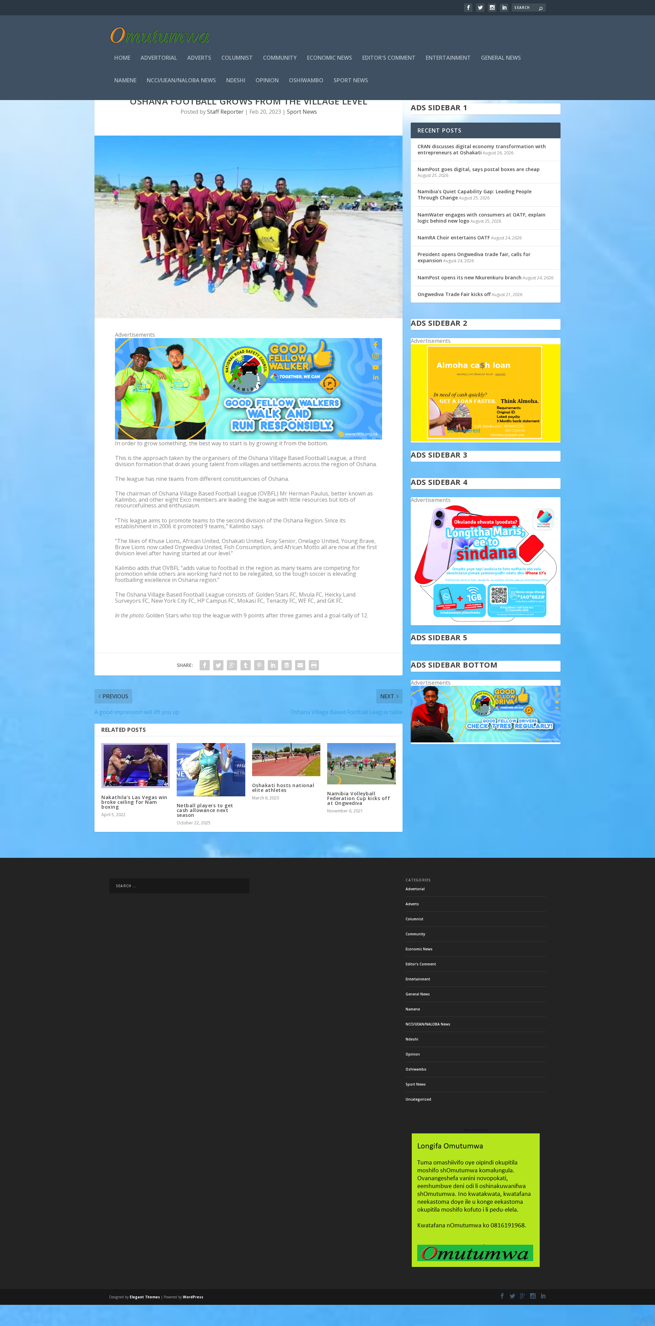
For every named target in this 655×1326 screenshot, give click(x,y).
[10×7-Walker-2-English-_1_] (248, 437)
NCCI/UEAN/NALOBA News (181, 81)
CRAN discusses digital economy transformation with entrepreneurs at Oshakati (482, 149)
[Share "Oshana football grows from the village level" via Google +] (232, 665)
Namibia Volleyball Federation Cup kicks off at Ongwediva (358, 798)
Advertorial (159, 58)
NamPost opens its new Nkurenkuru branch (470, 277)
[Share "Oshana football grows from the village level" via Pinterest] (259, 665)
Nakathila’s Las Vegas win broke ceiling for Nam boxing (134, 802)
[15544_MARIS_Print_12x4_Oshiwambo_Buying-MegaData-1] (486, 622)
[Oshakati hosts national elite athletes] (286, 759)
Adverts (199, 58)
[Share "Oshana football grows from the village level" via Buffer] (286, 665)
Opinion (267, 81)
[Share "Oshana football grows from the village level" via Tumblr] (245, 665)
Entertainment (448, 58)
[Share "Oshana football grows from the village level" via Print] (314, 665)
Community (280, 58)
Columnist (237, 58)
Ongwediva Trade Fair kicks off (454, 294)
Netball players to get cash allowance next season (205, 810)
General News (501, 58)
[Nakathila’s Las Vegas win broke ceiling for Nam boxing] (135, 765)
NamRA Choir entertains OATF (454, 237)
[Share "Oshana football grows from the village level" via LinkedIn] (273, 665)
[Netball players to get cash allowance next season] (211, 769)
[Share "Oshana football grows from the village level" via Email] (300, 665)
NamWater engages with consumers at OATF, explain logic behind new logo (481, 217)
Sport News (351, 81)
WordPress (193, 1297)
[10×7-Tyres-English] (486, 740)
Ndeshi (235, 81)
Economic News (329, 58)
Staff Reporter (225, 111)
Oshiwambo (306, 81)
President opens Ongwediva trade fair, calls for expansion (474, 257)
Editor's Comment (389, 58)
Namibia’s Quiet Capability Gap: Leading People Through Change (475, 194)
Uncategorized (418, 1099)
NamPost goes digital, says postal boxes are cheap (479, 169)
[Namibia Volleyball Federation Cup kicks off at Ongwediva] (361, 763)
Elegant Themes (145, 1297)
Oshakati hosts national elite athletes (283, 787)
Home (122, 58)
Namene (125, 81)
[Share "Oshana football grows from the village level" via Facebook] (205, 665)
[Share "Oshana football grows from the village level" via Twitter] (218, 665)
